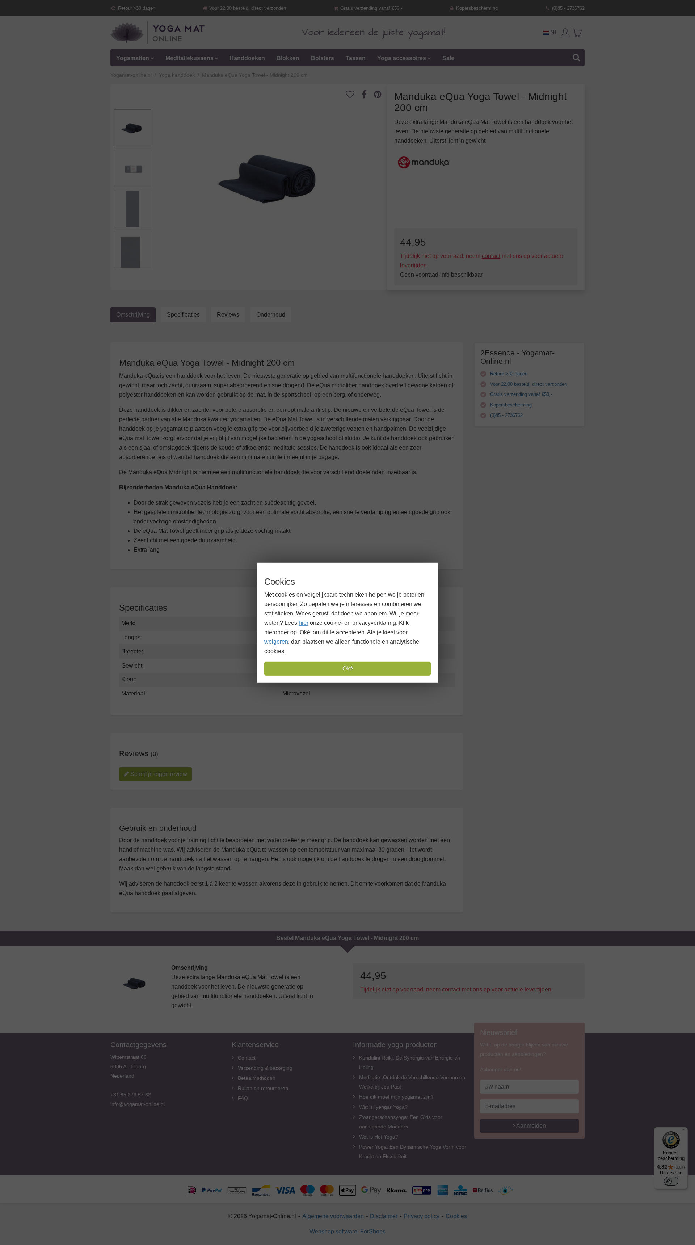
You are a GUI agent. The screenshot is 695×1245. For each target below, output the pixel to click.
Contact (247, 1058)
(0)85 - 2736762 (568, 8)
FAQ (243, 1098)
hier (303, 623)
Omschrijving (133, 315)
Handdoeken (247, 58)
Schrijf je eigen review (158, 774)
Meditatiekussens (189, 58)
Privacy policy (421, 1216)
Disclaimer (383, 1216)
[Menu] (683, 1131)
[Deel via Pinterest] (381, 94)
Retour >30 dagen (136, 8)
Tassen (356, 58)
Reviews (228, 315)
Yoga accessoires (401, 58)
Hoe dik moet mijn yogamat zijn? (396, 1097)
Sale (448, 58)
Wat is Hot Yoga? (378, 1137)
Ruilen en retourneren (263, 1088)
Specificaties (183, 315)
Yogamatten (132, 58)
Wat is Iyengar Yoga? (383, 1107)
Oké (347, 668)
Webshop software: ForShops (347, 1231)
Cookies (456, 1216)
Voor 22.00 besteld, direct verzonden (247, 8)
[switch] (671, 1181)
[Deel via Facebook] (368, 94)
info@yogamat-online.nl (137, 1104)
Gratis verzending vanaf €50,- (370, 8)
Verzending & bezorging (265, 1068)
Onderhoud (270, 315)
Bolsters (322, 58)
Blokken (288, 58)
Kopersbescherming (476, 8)
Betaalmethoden (256, 1078)
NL (553, 32)
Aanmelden (530, 1126)
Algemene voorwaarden (333, 1216)
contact (491, 256)
